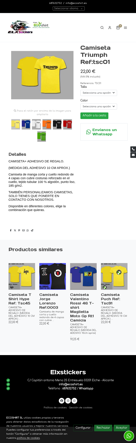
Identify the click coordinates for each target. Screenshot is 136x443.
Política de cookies (55, 407)
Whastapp (86, 388)
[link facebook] (61, 400)
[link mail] (133, 155)
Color (84, 100)
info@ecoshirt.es (76, 3)
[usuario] (109, 27)
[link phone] (133, 149)
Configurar (83, 427)
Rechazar (103, 427)
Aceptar (121, 427)
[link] (29, 27)
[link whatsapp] (74, 400)
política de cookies (28, 438)
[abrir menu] (125, 27)
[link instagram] (68, 400)
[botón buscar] (102, 27)
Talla (83, 86)
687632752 (55, 3)
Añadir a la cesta (94, 115)
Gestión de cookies (80, 407)
